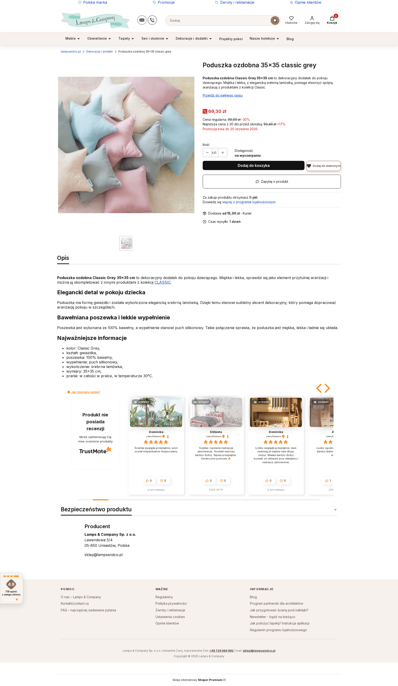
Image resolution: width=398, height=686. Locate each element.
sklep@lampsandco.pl (104, 554)
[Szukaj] (275, 20)
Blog (253, 597)
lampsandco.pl (71, 51)
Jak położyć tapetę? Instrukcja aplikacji (279, 623)
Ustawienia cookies (170, 617)
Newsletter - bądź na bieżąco (272, 617)
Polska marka (95, 2)
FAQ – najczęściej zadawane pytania (88, 610)
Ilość (206, 145)
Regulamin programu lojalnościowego (278, 630)
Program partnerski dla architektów (276, 603)
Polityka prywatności (171, 603)
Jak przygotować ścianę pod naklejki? (279, 610)
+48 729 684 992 (221, 650)
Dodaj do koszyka (254, 165)
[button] (319, 388)
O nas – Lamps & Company (81, 597)
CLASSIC (163, 282)
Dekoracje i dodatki (99, 51)
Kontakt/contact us (75, 603)
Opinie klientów (308, 2)
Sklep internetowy (197, 680)
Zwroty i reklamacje (237, 2)
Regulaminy (164, 597)
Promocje (166, 2)
